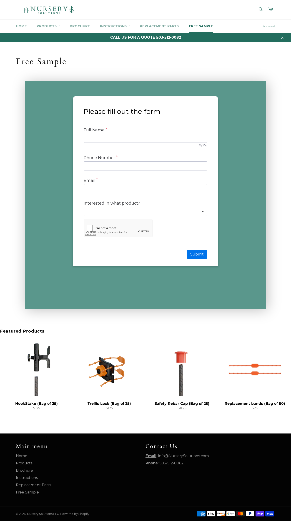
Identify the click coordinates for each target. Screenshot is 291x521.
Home (21, 26)
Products (47, 26)
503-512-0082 (171, 463)
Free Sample (201, 26)
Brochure (80, 26)
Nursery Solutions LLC (43, 514)
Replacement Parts (159, 26)
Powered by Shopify (74, 514)
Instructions (114, 26)
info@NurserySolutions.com (183, 456)
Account (269, 26)
